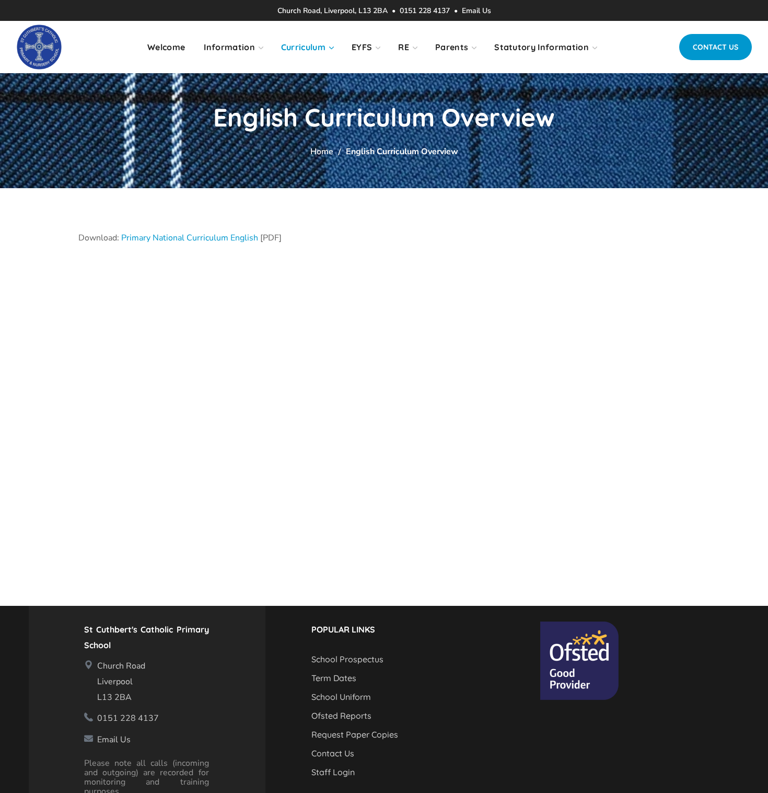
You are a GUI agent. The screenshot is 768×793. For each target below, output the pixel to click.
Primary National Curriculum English (189, 238)
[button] (715, 47)
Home (321, 151)
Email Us (476, 11)
